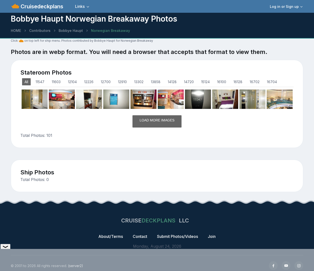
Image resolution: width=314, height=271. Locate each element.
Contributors (40, 30)
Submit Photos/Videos (177, 236)
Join (212, 236)
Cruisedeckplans (41, 6)
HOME (16, 30)
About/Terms (110, 236)
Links (80, 6)
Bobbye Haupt (71, 30)
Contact (140, 236)
